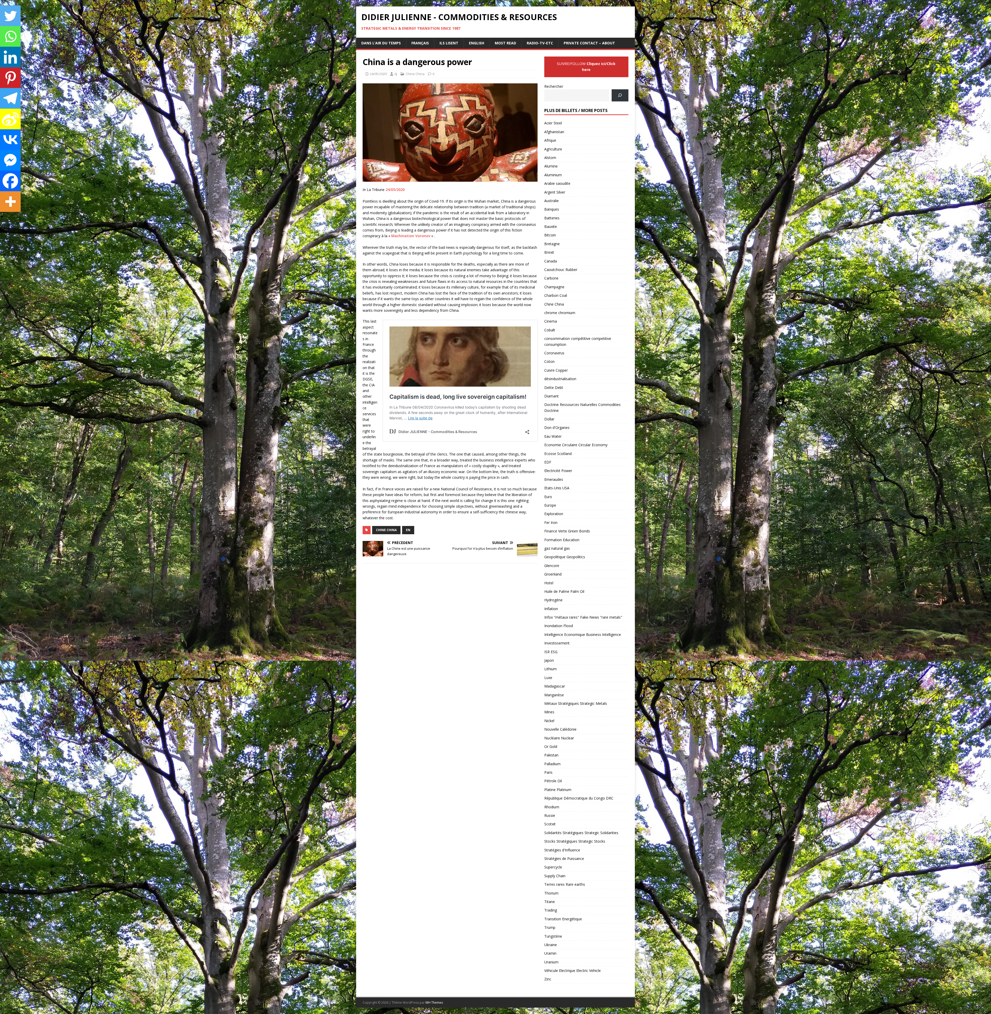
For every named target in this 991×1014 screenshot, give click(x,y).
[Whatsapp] (10, 36)
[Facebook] (10, 181)
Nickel (549, 720)
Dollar (549, 419)
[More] (10, 201)
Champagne (554, 286)
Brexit (549, 252)
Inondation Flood (558, 625)
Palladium (552, 763)
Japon (549, 660)
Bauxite (550, 226)
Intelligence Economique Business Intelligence (582, 634)
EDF (547, 462)
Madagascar (554, 686)
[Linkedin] (10, 57)
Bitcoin (550, 235)
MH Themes (434, 1002)
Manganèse (554, 694)
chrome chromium (559, 312)
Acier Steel (553, 123)
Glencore (551, 565)
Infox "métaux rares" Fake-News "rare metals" (583, 617)
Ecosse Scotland (558, 453)
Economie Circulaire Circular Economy (576, 444)
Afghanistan (554, 131)
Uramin (550, 953)
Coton (549, 361)
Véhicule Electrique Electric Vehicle (572, 970)
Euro (548, 496)
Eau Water (553, 436)
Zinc (547, 979)
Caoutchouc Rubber (560, 269)
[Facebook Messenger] (10, 160)
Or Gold (550, 746)
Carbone (551, 278)
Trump (549, 927)
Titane (549, 901)
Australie (551, 200)
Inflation (551, 608)
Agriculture (553, 149)
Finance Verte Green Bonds (567, 531)
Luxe (548, 677)
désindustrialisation (560, 378)
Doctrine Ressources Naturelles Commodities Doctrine (582, 407)
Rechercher (553, 86)
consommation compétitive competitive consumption (577, 341)
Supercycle (553, 867)
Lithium (550, 668)
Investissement (557, 643)
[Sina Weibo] (10, 119)
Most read (505, 43)
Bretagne (552, 243)
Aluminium (553, 174)
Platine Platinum (557, 789)
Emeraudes (553, 479)
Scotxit (550, 823)
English (476, 43)
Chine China (415, 73)
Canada (550, 261)
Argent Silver (554, 192)
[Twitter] (10, 15)
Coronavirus (554, 352)
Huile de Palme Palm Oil (564, 591)
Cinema (550, 321)
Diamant (551, 396)
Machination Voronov (410, 235)
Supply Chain (554, 875)
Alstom (550, 157)
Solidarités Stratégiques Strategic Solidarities (581, 832)
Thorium (551, 893)
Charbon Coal (555, 295)
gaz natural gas (557, 548)
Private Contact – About (589, 43)
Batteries (552, 217)
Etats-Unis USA (556, 487)
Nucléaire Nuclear (559, 738)
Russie (549, 815)
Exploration (553, 513)
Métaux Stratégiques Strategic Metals (575, 703)
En (408, 530)
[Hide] (2, 217)
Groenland (553, 574)
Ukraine (550, 944)
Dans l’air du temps (381, 43)
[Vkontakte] (10, 139)
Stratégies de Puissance (564, 858)
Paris (548, 772)
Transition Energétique (563, 918)
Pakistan (551, 755)
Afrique (550, 140)
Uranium (551, 962)
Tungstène (553, 936)
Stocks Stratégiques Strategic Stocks (574, 841)
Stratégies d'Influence (562, 850)
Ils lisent (448, 43)
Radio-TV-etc (540, 43)
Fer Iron (550, 522)
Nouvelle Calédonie (560, 729)
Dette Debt (553, 387)
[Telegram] (10, 98)
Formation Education (561, 539)
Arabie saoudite (557, 183)
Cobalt (549, 330)
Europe (550, 505)
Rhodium (551, 806)
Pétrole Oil (553, 780)
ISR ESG (550, 651)
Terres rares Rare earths (564, 884)
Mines (549, 711)
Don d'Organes (557, 427)
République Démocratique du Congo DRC (578, 798)
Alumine (551, 166)
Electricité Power (558, 470)
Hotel (548, 582)
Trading (550, 910)
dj (395, 73)
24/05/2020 (378, 73)
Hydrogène (553, 599)
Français (420, 43)
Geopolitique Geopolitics (564, 556)
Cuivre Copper (556, 370)
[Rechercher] (620, 95)
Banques (551, 209)
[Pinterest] (10, 77)
